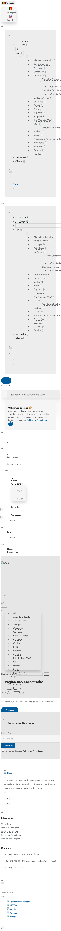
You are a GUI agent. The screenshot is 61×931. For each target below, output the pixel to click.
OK (10, 422)
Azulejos (17, 624)
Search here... (8, 674)
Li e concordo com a (24, 751)
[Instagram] (16, 188)
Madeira (16, 665)
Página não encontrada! (14, 692)
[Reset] (6, 380)
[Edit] (2, 26)
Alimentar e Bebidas (22, 616)
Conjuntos (17, 639)
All (14, 613)
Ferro (15, 646)
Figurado (17, 650)
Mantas (16, 669)
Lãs (14, 661)
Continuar (9, 710)
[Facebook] (16, 183)
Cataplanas (18, 628)
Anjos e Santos (19, 620)
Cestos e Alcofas (20, 635)
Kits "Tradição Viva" (22, 658)
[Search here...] (4, 607)
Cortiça (16, 643)
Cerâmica (17, 631)
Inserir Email (7, 733)
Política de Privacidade (37, 419)
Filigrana (17, 654)
